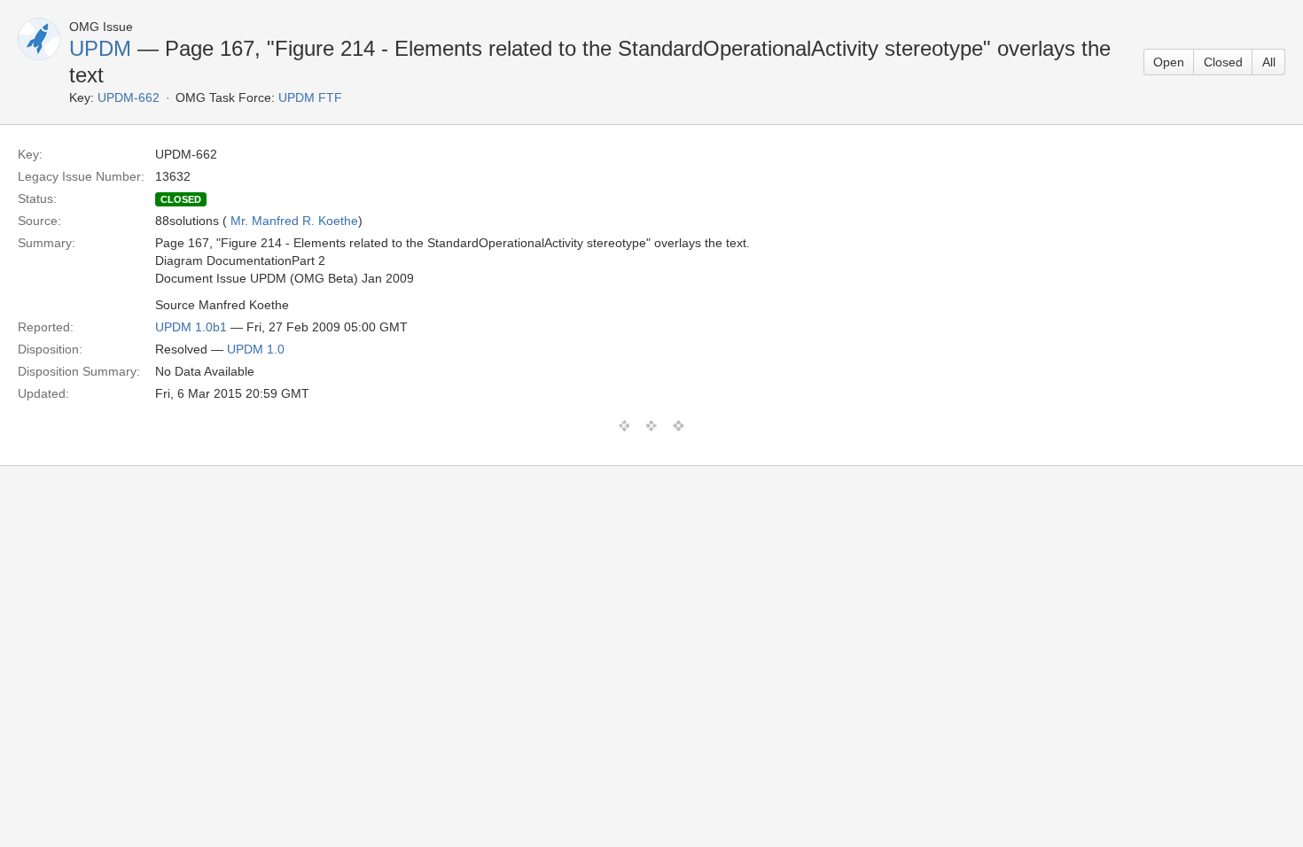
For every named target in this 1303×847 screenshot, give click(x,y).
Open (1168, 62)
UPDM (100, 48)
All (1269, 62)
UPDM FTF (310, 97)
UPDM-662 (129, 97)
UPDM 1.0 (256, 349)
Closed (1223, 62)
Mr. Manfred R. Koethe (294, 221)
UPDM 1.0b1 (191, 327)
